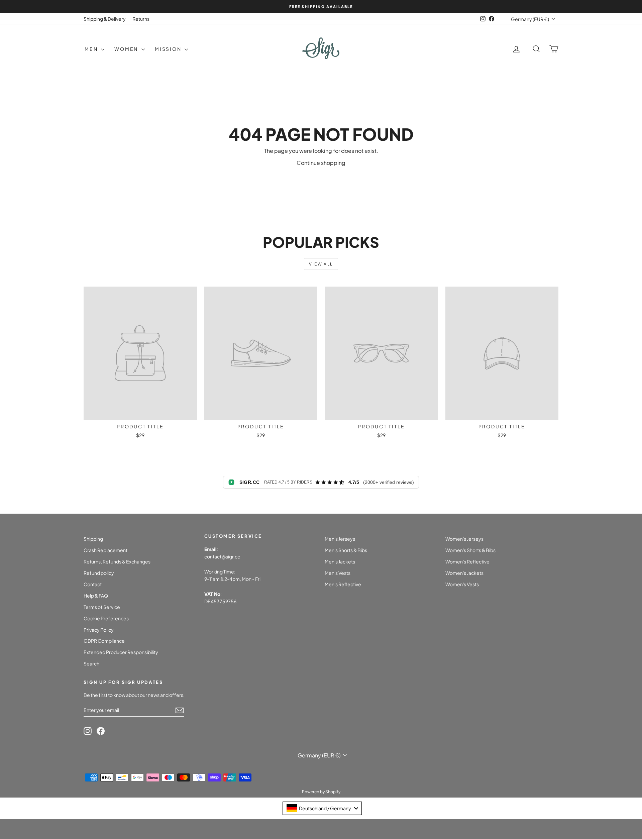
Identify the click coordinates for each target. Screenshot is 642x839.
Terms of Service (102, 607)
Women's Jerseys (464, 539)
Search (91, 663)
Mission (169, 49)
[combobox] (322, 808)
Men (92, 49)
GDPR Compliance (104, 641)
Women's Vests (462, 584)
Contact (93, 584)
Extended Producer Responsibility (121, 652)
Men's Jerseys (340, 539)
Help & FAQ (96, 596)
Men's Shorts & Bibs (346, 550)
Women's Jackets (464, 573)
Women (127, 49)
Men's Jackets (340, 561)
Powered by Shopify (321, 791)
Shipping (93, 539)
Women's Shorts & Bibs (470, 550)
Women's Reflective (467, 561)
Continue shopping (321, 162)
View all (321, 264)
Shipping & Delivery (105, 19)
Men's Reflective (343, 584)
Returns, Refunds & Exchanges (117, 561)
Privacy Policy (99, 630)
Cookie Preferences (106, 618)
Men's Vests (337, 573)
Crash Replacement (105, 550)
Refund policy (99, 573)
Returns (140, 19)
